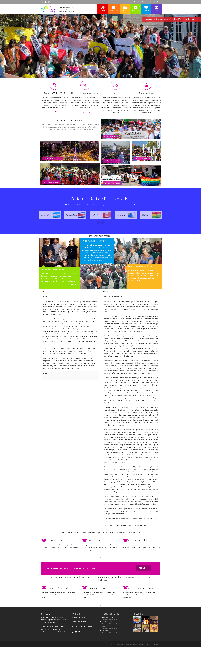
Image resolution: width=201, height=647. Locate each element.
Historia (45, 378)
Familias (146, 11)
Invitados (105, 631)
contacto (89, 626)
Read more (75, 284)
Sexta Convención (111, 136)
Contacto (156, 11)
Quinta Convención (112, 161)
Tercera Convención (112, 183)
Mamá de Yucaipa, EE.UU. (113, 296)
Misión (44, 373)
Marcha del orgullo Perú (141, 266)
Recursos (125, 11)
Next (195, 49)
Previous (5, 49)
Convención (113, 11)
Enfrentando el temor (53, 269)
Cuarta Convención (142, 159)
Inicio (102, 11)
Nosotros (135, 11)
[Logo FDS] (58, 9)
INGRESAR (54, 112)
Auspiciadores (107, 622)
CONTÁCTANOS (85, 113)
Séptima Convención (51, 182)
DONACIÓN (143, 568)
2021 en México (107, 617)
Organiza (105, 626)
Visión (44, 296)
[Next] (98, 222)
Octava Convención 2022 (52, 159)
